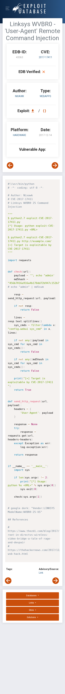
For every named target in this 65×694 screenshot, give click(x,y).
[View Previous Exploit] (10, 165)
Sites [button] (31, 610)
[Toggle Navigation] (8, 8)
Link (41, 572)
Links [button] (31, 603)
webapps (45, 96)
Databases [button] (31, 595)
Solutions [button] (31, 617)
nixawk (19, 96)
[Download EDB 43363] (34, 111)
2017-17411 (45, 57)
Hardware (19, 135)
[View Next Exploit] (55, 165)
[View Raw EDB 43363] (44, 111)
